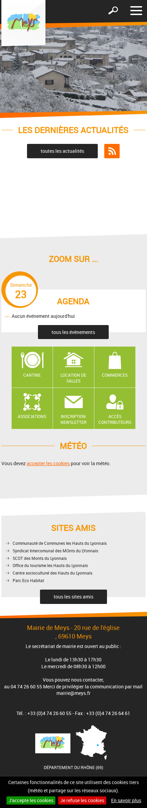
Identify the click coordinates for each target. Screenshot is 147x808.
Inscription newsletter (73, 419)
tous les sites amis (73, 596)
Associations (32, 416)
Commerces (115, 375)
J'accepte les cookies (31, 800)
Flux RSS (112, 151)
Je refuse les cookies (82, 800)
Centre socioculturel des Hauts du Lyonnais (52, 573)
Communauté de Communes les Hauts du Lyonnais (60, 543)
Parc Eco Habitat (28, 580)
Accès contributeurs (114, 419)
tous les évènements (73, 332)
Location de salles (73, 377)
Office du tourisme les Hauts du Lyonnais (50, 565)
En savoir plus (126, 800)
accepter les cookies (48, 463)
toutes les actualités (62, 151)
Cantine (32, 375)
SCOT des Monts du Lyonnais (40, 558)
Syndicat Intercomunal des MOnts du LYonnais (55, 550)
